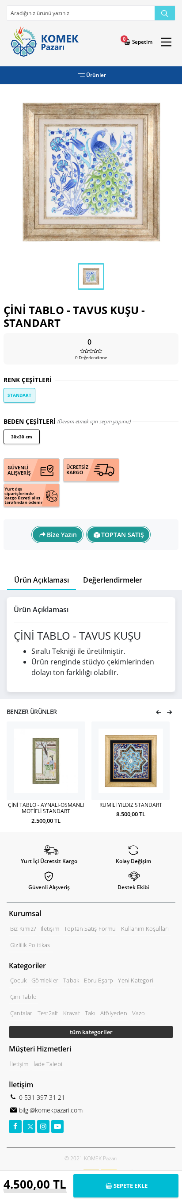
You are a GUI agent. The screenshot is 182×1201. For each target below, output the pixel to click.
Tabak (71, 980)
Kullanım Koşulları (145, 928)
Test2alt (48, 1013)
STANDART (19, 395)
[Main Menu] (166, 42)
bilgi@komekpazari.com (50, 1110)
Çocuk (18, 980)
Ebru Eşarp (98, 980)
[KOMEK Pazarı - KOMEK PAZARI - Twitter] (29, 1126)
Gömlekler (44, 980)
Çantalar (21, 1013)
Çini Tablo (23, 997)
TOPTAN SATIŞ (122, 534)
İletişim (50, 928)
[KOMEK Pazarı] (43, 41)
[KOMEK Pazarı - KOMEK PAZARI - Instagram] (43, 1126)
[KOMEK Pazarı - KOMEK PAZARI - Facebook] (15, 1126)
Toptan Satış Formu (90, 928)
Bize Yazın (62, 534)
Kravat (71, 1013)
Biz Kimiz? (23, 928)
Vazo (138, 1013)
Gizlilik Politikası (31, 945)
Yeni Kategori (135, 980)
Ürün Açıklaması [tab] (41, 580)
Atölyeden (113, 1013)
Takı (90, 1013)
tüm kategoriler (91, 1032)
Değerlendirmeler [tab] (112, 580)
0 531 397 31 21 (41, 1097)
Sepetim (141, 42)
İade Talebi (48, 1064)
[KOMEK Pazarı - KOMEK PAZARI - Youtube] (57, 1126)
